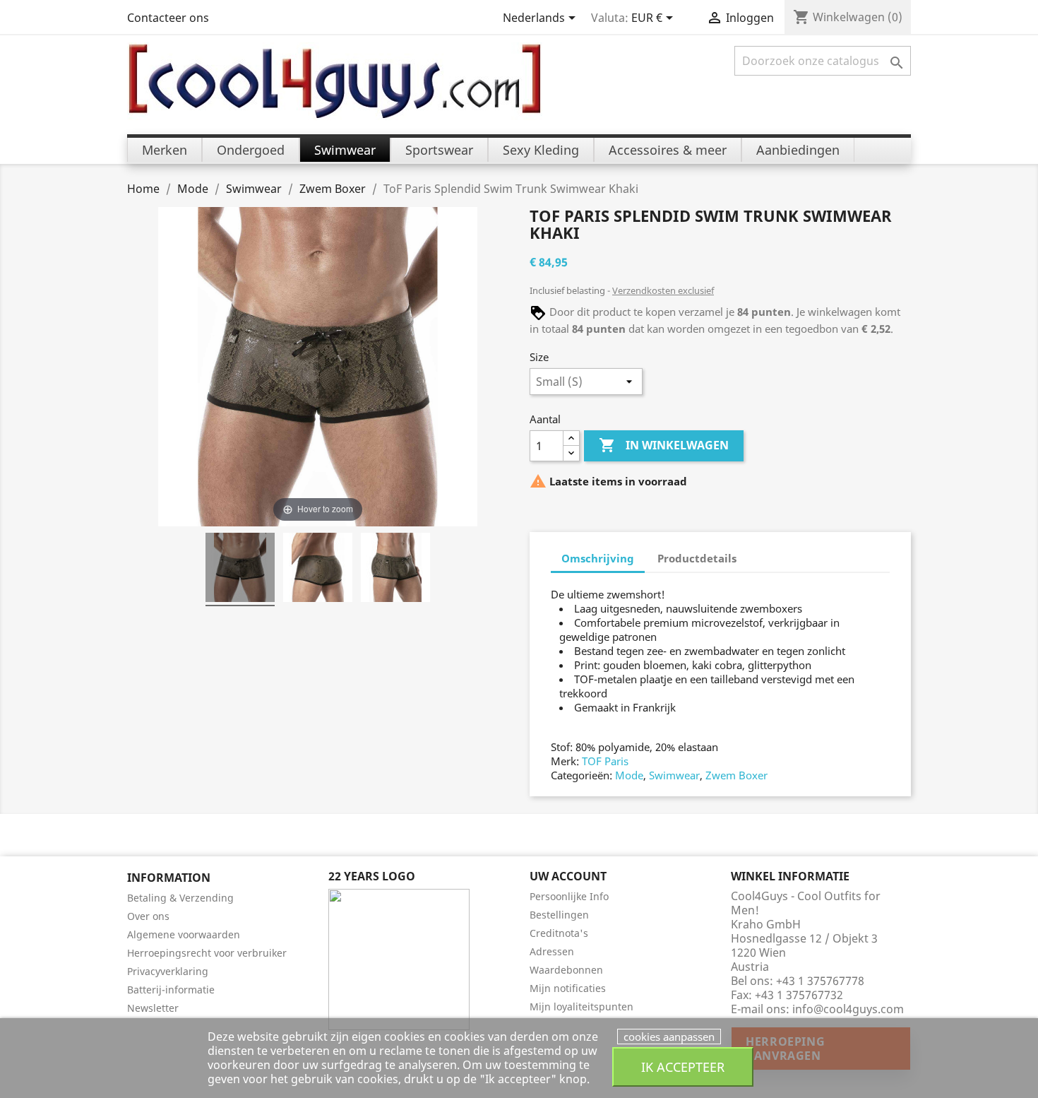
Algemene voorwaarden (183, 934)
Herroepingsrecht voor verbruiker (207, 953)
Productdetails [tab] (696, 558)
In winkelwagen (664, 445)
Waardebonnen (566, 969)
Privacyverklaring (167, 971)
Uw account (568, 876)
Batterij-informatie (171, 989)
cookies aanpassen (669, 1036)
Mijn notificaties (568, 988)
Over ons (148, 916)
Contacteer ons (168, 17)
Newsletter (153, 1008)
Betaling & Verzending (180, 897)
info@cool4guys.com (848, 1009)
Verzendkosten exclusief (663, 290)
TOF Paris (605, 761)
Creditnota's (559, 933)
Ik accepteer (682, 1066)
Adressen (552, 951)
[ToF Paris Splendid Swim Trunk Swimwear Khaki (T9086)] (240, 569)
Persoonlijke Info (569, 896)
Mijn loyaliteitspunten (581, 1006)
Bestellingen (559, 914)
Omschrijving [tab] (597, 558)
